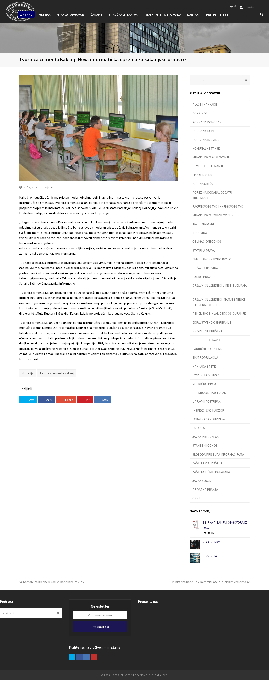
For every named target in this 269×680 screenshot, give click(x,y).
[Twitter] (72, 657)
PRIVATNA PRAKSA (205, 489)
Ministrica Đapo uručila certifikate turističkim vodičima (209, 582)
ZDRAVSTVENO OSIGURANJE (211, 322)
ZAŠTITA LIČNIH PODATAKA (211, 472)
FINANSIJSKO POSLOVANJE (211, 157)
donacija (27, 373)
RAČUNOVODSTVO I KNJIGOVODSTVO (217, 206)
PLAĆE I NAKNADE (204, 104)
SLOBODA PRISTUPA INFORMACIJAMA (218, 454)
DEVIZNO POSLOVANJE (208, 166)
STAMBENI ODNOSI (205, 445)
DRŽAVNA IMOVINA (205, 268)
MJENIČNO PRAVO (204, 384)
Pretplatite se (99, 627)
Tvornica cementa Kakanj (57, 373)
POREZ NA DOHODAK (206, 122)
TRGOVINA (199, 233)
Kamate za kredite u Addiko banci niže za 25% (53, 582)
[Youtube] (94, 657)
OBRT (196, 498)
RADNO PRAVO (202, 277)
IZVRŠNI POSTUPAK (205, 375)
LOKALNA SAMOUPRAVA (208, 419)
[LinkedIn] (86, 657)
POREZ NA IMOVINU (205, 140)
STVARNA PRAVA (203, 250)
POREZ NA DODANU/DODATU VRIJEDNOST (212, 194)
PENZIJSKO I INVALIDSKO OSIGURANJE (219, 313)
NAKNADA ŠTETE (204, 366)
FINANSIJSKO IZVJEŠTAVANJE (212, 215)
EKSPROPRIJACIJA (205, 357)
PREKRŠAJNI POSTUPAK (209, 393)
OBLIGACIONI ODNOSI (207, 241)
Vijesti (49, 187)
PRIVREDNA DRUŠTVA (207, 331)
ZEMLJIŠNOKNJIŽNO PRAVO (211, 259)
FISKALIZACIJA (202, 175)
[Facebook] (79, 657)
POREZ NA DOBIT (204, 131)
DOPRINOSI (200, 113)
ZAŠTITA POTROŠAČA (207, 463)
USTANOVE (199, 428)
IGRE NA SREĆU (202, 184)
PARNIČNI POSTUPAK (207, 349)
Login (250, 7)
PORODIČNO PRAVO (206, 340)
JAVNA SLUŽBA (202, 481)
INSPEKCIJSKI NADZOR (208, 410)
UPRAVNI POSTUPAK (206, 401)
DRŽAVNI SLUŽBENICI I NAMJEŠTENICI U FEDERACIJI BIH (218, 302)
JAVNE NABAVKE (203, 224)
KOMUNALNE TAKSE (206, 148)
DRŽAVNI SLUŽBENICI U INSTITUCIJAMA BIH (219, 288)
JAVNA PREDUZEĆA (205, 437)
